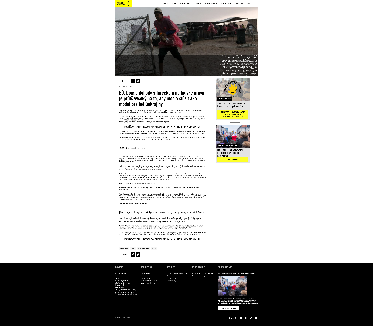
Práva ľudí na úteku (143, 248)
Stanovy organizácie (121, 281)
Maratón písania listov (148, 283)
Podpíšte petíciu (146, 276)
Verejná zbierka (120, 287)
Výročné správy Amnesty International (123, 284)
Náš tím (117, 278)
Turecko (154, 248)
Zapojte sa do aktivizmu (149, 281)
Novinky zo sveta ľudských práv (176, 273)
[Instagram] (246, 318)
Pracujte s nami (146, 278)
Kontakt (119, 267)
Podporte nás (145, 273)
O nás (117, 276)
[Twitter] (251, 318)
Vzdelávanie (198, 267)
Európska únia (124, 248)
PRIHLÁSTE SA (233, 159)
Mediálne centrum (172, 276)
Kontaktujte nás (120, 273)
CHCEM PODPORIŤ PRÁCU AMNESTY (228, 308)
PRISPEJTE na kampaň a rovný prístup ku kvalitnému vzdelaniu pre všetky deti (233, 114)
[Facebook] (241, 318)
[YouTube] (256, 318)
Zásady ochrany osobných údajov (126, 290)
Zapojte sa (146, 267)
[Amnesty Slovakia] (123, 3)
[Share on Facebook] (133, 81)
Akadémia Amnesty (198, 276)
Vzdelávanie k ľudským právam (202, 273)
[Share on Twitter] (138, 81)
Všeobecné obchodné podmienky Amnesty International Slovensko (126, 293)
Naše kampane (171, 278)
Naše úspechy (171, 281)
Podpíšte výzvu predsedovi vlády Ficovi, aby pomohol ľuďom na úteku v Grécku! (162, 126)
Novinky (133, 248)
